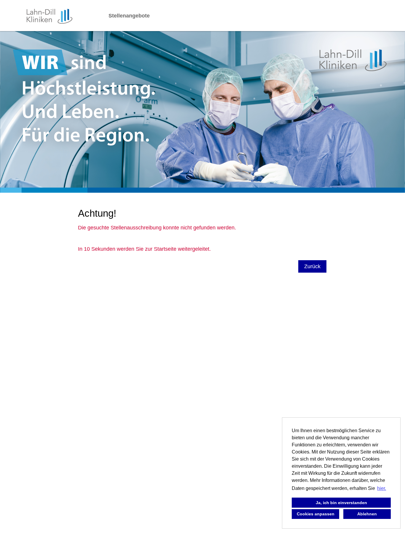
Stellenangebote (129, 16)
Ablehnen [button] (367, 514)
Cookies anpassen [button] (315, 514)
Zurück (312, 266)
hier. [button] (381, 488)
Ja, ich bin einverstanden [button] (341, 502)
